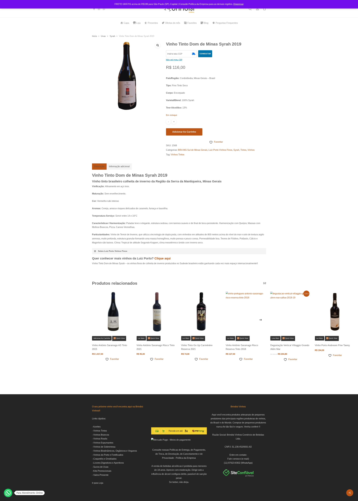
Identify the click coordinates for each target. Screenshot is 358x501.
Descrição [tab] (99, 166)
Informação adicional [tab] (119, 166)
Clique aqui (162, 258)
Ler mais (185, 338)
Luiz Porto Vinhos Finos (220, 150)
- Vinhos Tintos (99, 431)
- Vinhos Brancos (100, 435)
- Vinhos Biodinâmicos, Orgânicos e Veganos (114, 451)
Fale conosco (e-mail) (238, 459)
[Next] (260, 320)
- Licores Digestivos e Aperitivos (108, 463)
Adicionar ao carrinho (184, 132)
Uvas (103, 36)
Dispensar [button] (238, 4)
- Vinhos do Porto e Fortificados (107, 455)
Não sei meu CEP (174, 59)
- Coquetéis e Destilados (104, 459)
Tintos (243, 150)
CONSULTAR (205, 53)
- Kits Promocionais (101, 471)
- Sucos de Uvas (100, 467)
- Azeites (96, 427)
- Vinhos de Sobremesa (103, 447)
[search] (250, 8)
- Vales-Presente (100, 475)
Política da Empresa (186, 458)
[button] (157, 45)
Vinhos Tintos (177, 154)
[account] (257, 8)
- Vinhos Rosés (99, 439)
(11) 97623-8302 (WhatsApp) (238, 463)
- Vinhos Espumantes (102, 443)
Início (94, 36)
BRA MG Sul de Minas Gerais (192, 150)
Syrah (112, 36)
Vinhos (251, 150)
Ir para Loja (97, 483)
